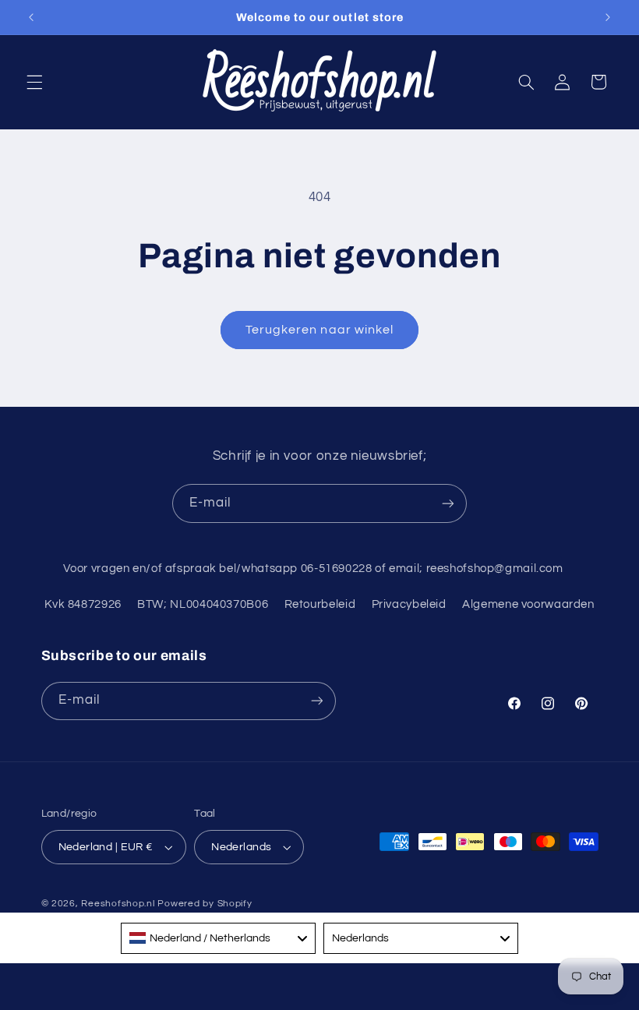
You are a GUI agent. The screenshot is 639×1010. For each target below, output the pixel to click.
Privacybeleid (409, 604)
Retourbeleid (320, 604)
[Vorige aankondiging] (31, 17)
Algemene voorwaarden (528, 604)
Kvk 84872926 (83, 604)
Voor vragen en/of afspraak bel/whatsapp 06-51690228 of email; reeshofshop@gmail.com (313, 568)
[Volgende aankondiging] (608, 17)
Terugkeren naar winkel (319, 329)
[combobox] (218, 938)
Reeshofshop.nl (117, 903)
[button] (34, 82)
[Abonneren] (448, 503)
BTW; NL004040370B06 (202, 604)
